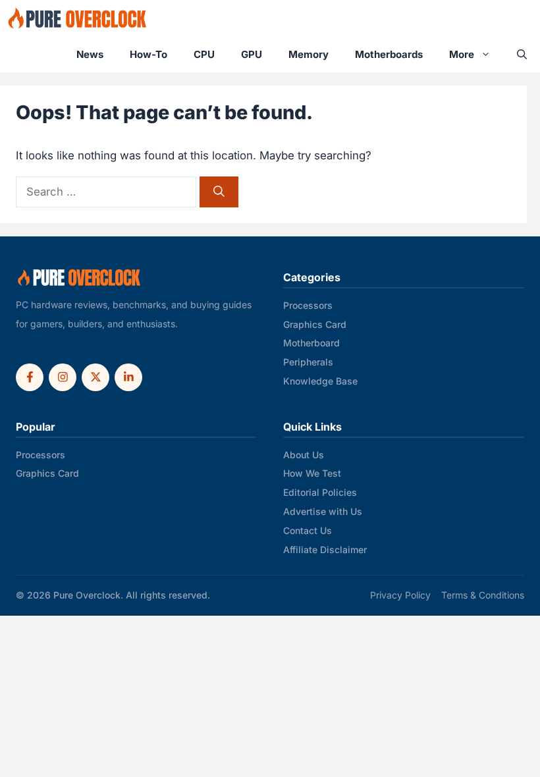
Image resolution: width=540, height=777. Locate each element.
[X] (95, 377)
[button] (522, 54)
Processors (308, 305)
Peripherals (308, 361)
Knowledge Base (320, 381)
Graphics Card (314, 324)
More (461, 54)
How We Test (312, 473)
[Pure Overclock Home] (79, 278)
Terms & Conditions (482, 595)
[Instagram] (62, 377)
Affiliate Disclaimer (325, 549)
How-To (148, 54)
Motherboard (311, 342)
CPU (204, 54)
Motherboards (389, 54)
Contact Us (307, 530)
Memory (308, 54)
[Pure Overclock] (77, 18)
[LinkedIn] (128, 377)
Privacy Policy (400, 595)
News (89, 54)
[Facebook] (29, 377)
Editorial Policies (320, 492)
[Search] (219, 191)
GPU (251, 54)
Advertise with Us (322, 511)
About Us (303, 454)
